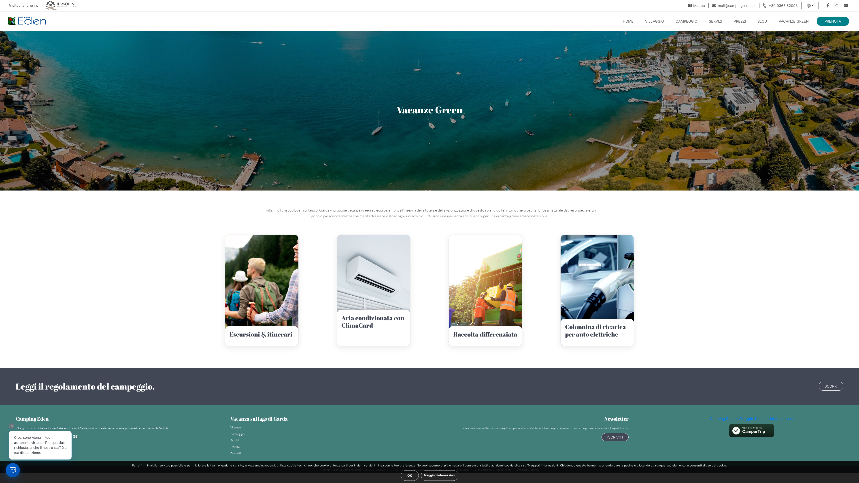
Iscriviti (615, 437)
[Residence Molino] (60, 5)
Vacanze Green (794, 21)
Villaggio (654, 21)
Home (628, 21)
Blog (762, 21)
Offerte (235, 447)
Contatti (235, 453)
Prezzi (740, 21)
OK (409, 475)
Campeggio (686, 21)
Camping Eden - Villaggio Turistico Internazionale (752, 418)
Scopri (831, 386)
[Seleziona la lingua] (810, 5)
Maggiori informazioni (439, 475)
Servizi (715, 21)
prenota (833, 21)
